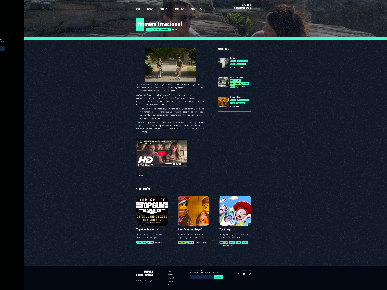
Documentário (235, 83)
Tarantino (240, 103)
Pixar (238, 242)
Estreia (149, 29)
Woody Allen (165, 29)
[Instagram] (250, 274)
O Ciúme (233, 58)
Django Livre (235, 97)
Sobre (192, 9)
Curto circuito (235, 80)
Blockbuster (141, 242)
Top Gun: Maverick (147, 229)
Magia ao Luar (142, 125)
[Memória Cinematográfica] (242, 8)
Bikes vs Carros (236, 77)
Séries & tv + (164, 9)
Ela (140, 101)
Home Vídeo (179, 9)
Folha (232, 64)
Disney (232, 242)
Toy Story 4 (226, 229)
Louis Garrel (240, 64)
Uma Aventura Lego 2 (190, 229)
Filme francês (243, 61)
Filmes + (150, 9)
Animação (182, 242)
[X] (239, 274)
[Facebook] (244, 274)
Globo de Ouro (243, 100)
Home (138, 9)
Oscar (232, 103)
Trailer (156, 29)
